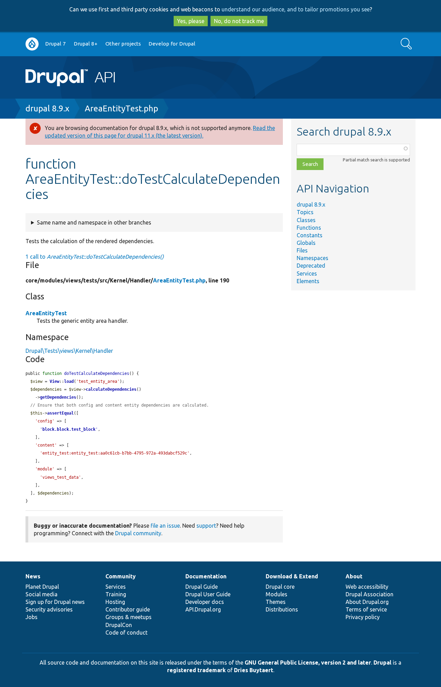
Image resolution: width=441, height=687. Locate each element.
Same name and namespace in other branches (94, 222)
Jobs (31, 617)
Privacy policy (363, 617)
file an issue (165, 525)
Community (120, 576)
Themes (276, 602)
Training (115, 594)
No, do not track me (239, 21)
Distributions (282, 609)
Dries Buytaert (253, 670)
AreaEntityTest (46, 313)
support (206, 525)
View (54, 381)
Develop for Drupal (171, 44)
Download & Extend (292, 576)
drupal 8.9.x (47, 108)
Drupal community (138, 533)
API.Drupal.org (203, 609)
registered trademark (196, 670)
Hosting (115, 602)
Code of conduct (126, 632)
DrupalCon (118, 625)
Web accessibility (367, 587)
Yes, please (190, 21)
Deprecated (311, 265)
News (32, 576)
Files (302, 250)
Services (307, 273)
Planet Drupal (42, 587)
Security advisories (49, 609)
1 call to (94, 256)
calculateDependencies (111, 389)
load (69, 381)
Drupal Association (369, 594)
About (354, 576)
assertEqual (60, 413)
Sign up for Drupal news (55, 602)
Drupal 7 (55, 44)
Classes (306, 220)
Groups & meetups (128, 617)
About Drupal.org (367, 602)
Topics (305, 212)
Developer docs (204, 602)
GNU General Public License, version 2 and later (308, 662)
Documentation (205, 576)
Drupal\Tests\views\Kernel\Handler (69, 351)
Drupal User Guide (207, 594)
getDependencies (58, 397)
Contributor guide (127, 609)
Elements (308, 281)
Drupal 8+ (86, 44)
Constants (309, 235)
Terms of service (366, 609)
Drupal (382, 662)
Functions (309, 228)
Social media (41, 594)
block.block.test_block (68, 429)
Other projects (123, 44)
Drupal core (280, 587)
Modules (276, 594)
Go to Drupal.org (32, 43)
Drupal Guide (201, 587)
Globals (306, 243)
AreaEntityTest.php (121, 108)
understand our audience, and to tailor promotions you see (296, 9)
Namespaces (312, 258)
